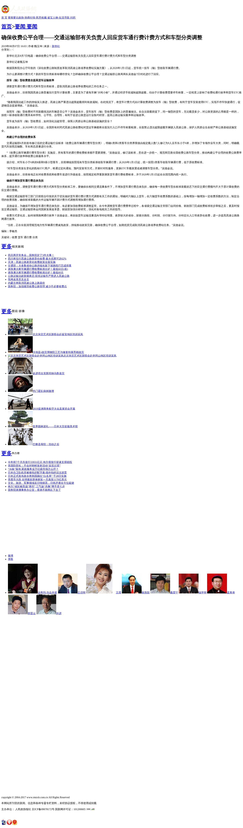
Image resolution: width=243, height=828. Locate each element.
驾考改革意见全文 (18, 279)
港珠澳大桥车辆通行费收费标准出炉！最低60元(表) (38, 269)
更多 (6, 246)
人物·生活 (58, 17)
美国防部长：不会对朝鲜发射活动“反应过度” (34, 465)
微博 (10, 555)
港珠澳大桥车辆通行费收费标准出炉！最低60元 (35, 272)
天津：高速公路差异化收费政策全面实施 (32, 262)
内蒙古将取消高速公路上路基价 (26, 283)
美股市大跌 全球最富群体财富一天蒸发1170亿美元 (37, 479)
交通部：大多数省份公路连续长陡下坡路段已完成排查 (39, 265)
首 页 (4, 17)
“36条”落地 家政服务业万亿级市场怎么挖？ (33, 469)
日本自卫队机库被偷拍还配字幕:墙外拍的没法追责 (37, 472)
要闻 (10, 17)
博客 (10, 559)
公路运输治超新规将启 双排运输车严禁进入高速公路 (38, 276)
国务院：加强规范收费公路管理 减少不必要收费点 (37, 286)
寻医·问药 (70, 17)
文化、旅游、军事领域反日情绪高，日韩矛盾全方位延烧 (41, 483)
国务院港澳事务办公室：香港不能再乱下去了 (34, 489)
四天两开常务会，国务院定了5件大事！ (31, 255)
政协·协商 (24, 17)
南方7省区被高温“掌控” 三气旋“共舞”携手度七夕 (36, 486)
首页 (6, 26)
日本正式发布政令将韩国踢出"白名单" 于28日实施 (37, 476)
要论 (16, 17)
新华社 (56, 46)
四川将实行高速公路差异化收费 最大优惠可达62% (37, 258)
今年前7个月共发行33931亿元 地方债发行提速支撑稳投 (40, 462)
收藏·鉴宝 (47, 17)
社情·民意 (35, 17)
